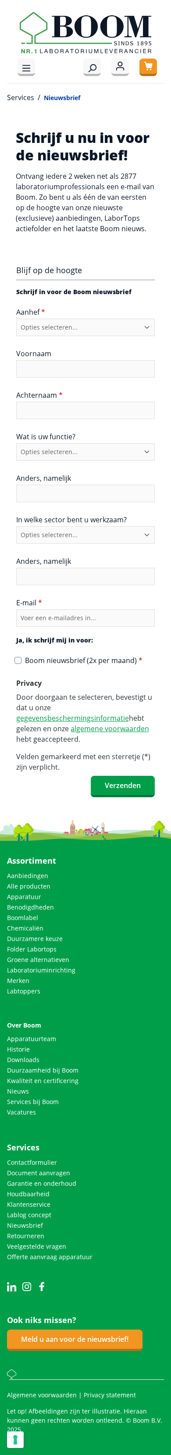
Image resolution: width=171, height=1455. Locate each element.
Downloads (23, 1060)
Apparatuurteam (31, 1039)
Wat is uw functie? (45, 436)
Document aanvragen (38, 1173)
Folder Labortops (32, 949)
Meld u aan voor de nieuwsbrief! (74, 1339)
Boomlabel (22, 917)
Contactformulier (32, 1162)
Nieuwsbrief (25, 1225)
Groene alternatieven (38, 959)
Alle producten (28, 886)
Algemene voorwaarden (42, 1395)
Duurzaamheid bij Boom (42, 1070)
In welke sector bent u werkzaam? (71, 519)
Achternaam (39, 395)
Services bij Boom (33, 1101)
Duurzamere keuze (35, 938)
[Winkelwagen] (148, 67)
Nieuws (18, 1091)
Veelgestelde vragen (36, 1246)
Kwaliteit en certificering (42, 1080)
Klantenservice (28, 1204)
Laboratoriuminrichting (41, 970)
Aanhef (30, 312)
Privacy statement (110, 1395)
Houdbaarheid (28, 1194)
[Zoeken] (92, 67)
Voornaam (33, 353)
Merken (18, 980)
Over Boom (24, 1025)
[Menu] (26, 67)
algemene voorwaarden (110, 728)
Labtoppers (23, 991)
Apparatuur (24, 896)
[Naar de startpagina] (85, 32)
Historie (18, 1049)
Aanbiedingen (27, 876)
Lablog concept (29, 1215)
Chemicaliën (25, 928)
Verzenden (123, 785)
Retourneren (25, 1236)
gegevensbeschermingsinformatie (72, 718)
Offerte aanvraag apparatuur (50, 1257)
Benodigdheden (30, 907)
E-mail (29, 603)
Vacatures (21, 1112)
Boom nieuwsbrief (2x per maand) (83, 660)
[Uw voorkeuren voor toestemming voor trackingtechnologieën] (15, 1439)
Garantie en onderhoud (41, 1183)
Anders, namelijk (43, 478)
